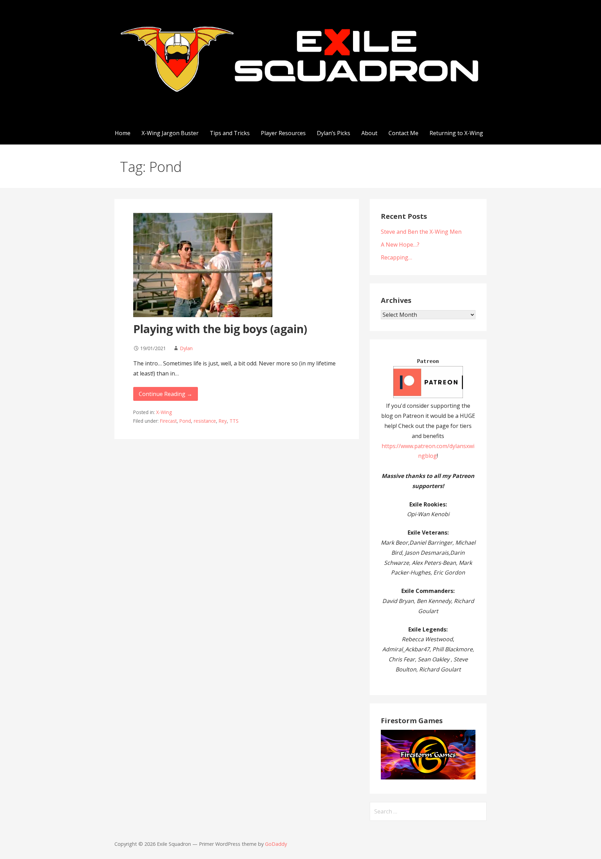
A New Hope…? (400, 244)
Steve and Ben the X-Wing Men (421, 232)
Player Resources (283, 133)
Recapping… (396, 257)
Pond (185, 421)
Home (122, 133)
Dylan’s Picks (333, 133)
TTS (234, 421)
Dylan (186, 348)
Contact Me (403, 133)
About (369, 133)
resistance (205, 421)
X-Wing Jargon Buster (170, 133)
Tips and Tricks (230, 133)
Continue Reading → (165, 394)
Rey (223, 421)
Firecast (168, 421)
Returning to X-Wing (456, 133)
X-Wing (164, 412)
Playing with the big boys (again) (220, 328)
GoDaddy (276, 844)
